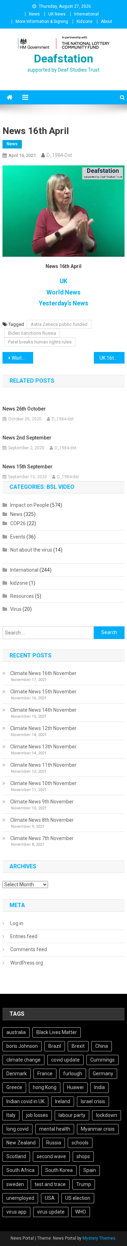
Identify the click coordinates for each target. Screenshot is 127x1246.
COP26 (18, 523)
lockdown (106, 1115)
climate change (23, 1060)
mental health (54, 1129)
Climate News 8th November (42, 820)
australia (16, 1032)
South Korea (59, 1170)
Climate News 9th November (42, 801)
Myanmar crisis (98, 1129)
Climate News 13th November (43, 746)
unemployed (20, 1198)
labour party (72, 1115)
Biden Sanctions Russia (32, 333)
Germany (103, 1073)
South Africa (20, 1170)
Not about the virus (31, 550)
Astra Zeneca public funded (59, 324)
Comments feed (28, 949)
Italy (11, 1115)
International (86, 14)
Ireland (62, 1101)
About (106, 21)
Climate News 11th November (43, 765)
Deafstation (63, 58)
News (34, 14)
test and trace (50, 1184)
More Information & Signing (42, 21)
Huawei (75, 1087)
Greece (14, 1087)
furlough (72, 1073)
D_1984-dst (59, 155)
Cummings (102, 1060)
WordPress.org (26, 963)
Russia (53, 1142)
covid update (65, 1060)
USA (50, 1198)
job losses (37, 1115)
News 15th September (27, 466)
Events (17, 537)
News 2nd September (27, 437)
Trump (83, 1184)
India (99, 1087)
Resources (22, 596)
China (101, 1046)
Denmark (16, 1073)
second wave (51, 1156)
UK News (57, 14)
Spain (89, 1170)
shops (83, 1156)
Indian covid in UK (25, 1101)
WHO (80, 1212)
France (45, 1073)
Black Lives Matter (56, 1032)
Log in (16, 923)
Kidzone (84, 21)
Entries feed (23, 936)
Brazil (54, 1046)
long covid (17, 1129)
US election (77, 1198)
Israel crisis (93, 1101)
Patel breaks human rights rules (40, 342)
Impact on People (29, 505)
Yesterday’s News (63, 303)
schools (80, 1142)
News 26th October (24, 409)
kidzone (19, 583)
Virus (16, 609)
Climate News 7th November (42, 838)
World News (63, 292)
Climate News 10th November (43, 783)
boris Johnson (22, 1046)
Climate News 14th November (43, 710)
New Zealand (21, 1142)
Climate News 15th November (43, 691)
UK (63, 281)
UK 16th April (111, 358)
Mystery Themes (99, 1238)
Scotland (16, 1156)
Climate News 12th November (43, 728)
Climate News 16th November (43, 673)
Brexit (78, 1046)
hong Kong (44, 1087)
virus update (51, 1212)
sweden (15, 1184)
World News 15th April (22, 358)
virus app (16, 1212)
